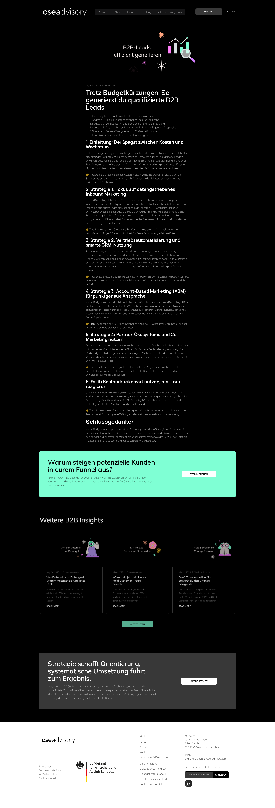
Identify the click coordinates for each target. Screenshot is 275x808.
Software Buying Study (169, 12)
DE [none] (227, 11)
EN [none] (233, 11)
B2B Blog (146, 12)
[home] (65, 12)
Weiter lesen (137, 624)
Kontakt (209, 11)
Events (131, 12)
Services (103, 12)
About (117, 12)
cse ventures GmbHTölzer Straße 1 (202, 743)
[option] (233, 12)
